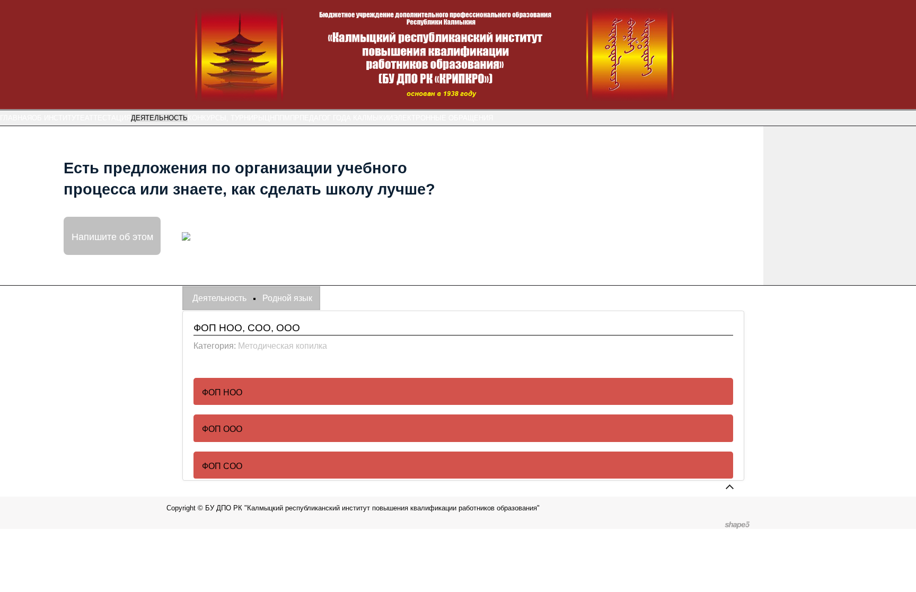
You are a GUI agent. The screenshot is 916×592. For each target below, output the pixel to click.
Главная (16, 118)
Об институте (58, 118)
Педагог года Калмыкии (346, 118)
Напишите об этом (112, 236)
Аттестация (108, 118)
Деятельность (159, 118)
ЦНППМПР (282, 118)
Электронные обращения (443, 118)
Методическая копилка (282, 345)
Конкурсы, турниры (226, 118)
